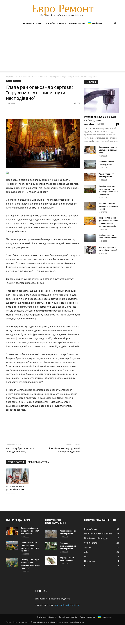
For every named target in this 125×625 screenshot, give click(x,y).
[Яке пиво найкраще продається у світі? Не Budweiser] (12, 531)
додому (9, 76)
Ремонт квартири (77, 23)
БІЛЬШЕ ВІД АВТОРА (38, 462)
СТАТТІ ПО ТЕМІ (16, 462)
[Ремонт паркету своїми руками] (90, 177)
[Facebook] (9, 110)
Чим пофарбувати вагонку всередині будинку (20, 450)
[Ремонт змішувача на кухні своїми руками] (101, 100)
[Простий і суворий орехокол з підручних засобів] (90, 206)
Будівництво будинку (33, 23)
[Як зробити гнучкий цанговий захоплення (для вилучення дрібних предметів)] (90, 221)
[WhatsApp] (30, 110)
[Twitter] (16, 110)
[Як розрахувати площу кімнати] (51, 560)
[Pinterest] (23, 110)
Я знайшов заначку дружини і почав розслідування (64, 450)
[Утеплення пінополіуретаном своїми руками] (51, 546)
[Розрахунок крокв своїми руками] (51, 534)
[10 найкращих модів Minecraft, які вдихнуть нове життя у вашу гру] (12, 562)
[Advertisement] (62, 50)
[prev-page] (8, 495)
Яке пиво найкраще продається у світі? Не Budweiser (30, 531)
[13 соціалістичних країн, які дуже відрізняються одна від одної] (12, 545)
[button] (115, 23)
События (27, 76)
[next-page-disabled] (13, 495)
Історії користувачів (56, 23)
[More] (37, 110)
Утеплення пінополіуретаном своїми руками (68, 546)
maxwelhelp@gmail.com (67, 605)
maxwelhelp (89, 124)
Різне (18, 76)
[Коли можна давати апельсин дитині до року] (90, 150)
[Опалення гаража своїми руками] (90, 164)
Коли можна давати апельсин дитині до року (108, 150)
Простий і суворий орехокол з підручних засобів (108, 206)
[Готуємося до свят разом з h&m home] (17, 476)
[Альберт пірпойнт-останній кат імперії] (90, 238)
